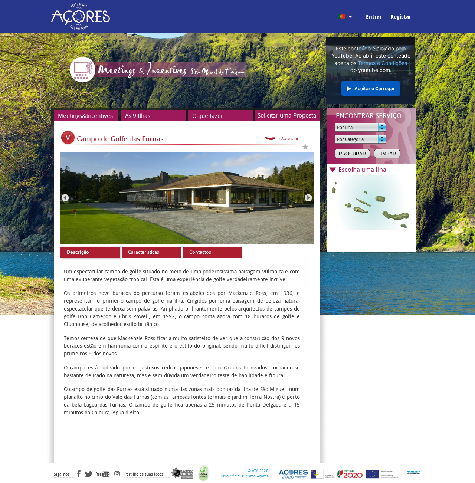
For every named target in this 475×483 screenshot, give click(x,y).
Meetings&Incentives (85, 115)
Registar (400, 17)
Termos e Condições (382, 63)
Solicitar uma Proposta (287, 115)
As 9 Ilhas (137, 115)
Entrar (374, 17)
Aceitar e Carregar (374, 88)
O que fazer (207, 115)
